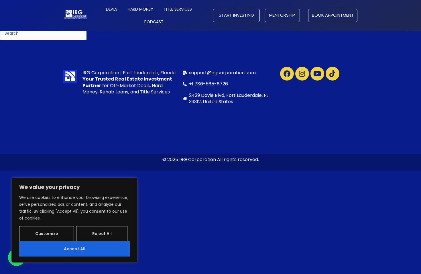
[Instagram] (302, 74)
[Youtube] (317, 74)
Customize (46, 233)
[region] (74, 220)
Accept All (74, 249)
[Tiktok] (332, 74)
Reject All (102, 233)
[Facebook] (287, 74)
